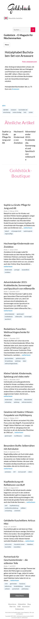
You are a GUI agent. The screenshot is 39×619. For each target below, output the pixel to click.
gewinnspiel (20, 314)
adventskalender (9, 314)
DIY (14, 472)
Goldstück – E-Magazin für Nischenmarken (18, 37)
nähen (30, 472)
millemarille (18, 316)
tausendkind (25, 270)
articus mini (8, 544)
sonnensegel (27, 316)
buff (6, 505)
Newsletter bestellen (15, 18)
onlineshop (8, 402)
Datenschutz (19, 609)
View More (19, 596)
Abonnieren (12, 604)
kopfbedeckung (14, 505)
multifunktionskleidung (11, 508)
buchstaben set (23, 110)
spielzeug (17, 361)
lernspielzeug (8, 361)
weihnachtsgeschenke (11, 363)
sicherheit (17, 510)
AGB (18, 606)
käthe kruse (8, 586)
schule (30, 112)
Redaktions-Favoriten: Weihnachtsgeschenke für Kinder (17, 332)
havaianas (22, 583)
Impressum (26, 606)
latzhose (27, 586)
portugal (16, 270)
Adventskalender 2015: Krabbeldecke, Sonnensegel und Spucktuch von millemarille (19, 285)
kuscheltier (8, 547)
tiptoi (24, 361)
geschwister (13, 583)
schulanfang (8, 510)
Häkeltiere (30, 544)
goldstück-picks (20, 358)
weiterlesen (28, 228)
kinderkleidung (18, 586)
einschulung (6, 112)
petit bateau (25, 589)
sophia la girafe (28, 231)
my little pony (18, 436)
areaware (13, 110)
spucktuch (8, 319)
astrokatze (8, 472)
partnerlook (15, 589)
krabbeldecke (9, 316)
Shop (29, 604)
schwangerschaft (16, 231)
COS (6, 583)
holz (25, 112)
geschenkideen (9, 358)
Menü (7, 45)
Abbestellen (22, 604)
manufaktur (17, 547)
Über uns (12, 606)
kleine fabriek (28, 399)
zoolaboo (7, 272)
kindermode (8, 270)
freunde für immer (19, 544)
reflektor (23, 508)
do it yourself (22, 472)
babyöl (7, 231)
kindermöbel (8, 399)
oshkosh (7, 589)
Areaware (15, 89)
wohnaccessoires (27, 402)
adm (3, 105)
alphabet (5, 110)
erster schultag (17, 112)
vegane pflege (9, 233)
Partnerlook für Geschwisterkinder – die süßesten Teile (16, 560)
